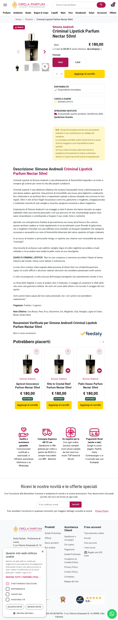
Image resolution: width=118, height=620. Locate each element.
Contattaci (69, 576)
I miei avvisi (89, 547)
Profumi (29, 19)
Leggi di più (26, 572)
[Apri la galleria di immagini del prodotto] (45, 66)
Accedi (87, 538)
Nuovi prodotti (52, 543)
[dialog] (24, 582)
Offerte (48, 538)
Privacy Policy (102, 511)
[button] (94, 49)
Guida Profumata (53, 533)
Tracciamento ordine (94, 533)
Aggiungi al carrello (84, 73)
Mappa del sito (71, 581)
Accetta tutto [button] (15, 607)
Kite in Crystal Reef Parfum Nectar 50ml (59, 385)
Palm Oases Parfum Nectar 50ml (90, 385)
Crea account (90, 543)
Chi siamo (69, 544)
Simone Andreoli (63, 27)
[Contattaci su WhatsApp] (112, 614)
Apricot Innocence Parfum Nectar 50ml (27, 385)
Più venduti (50, 547)
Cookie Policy (71, 572)
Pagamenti (69, 549)
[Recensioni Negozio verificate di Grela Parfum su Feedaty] (90, 599)
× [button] (42, 552)
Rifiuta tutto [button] (34, 607)
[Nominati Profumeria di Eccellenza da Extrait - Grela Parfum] (63, 599)
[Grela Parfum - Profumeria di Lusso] (27, 529)
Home (18, 19)
